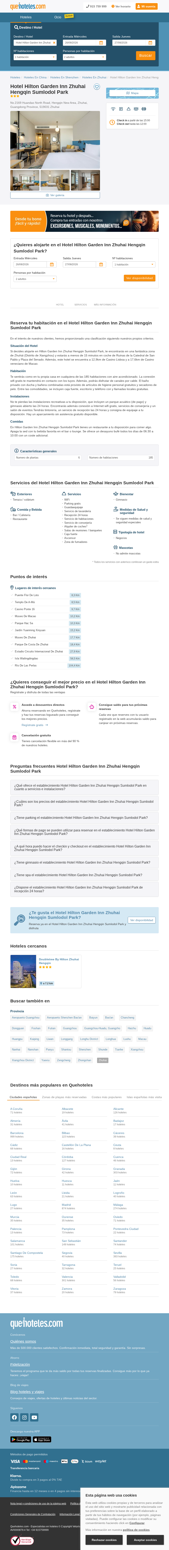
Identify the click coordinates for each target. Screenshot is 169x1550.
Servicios (80, 304)
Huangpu (17, 1039)
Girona (66, 1168)
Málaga (118, 1204)
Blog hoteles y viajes (27, 1392)
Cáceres (118, 1133)
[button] (147, 6)
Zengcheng (63, 1060)
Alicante (118, 1108)
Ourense (67, 1217)
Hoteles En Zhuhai (94, 77)
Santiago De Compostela (26, 1252)
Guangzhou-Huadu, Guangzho (102, 1028)
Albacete (67, 1108)
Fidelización (20, 1365)
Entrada (75, 36)
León (13, 1192)
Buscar (145, 55)
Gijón (13, 1168)
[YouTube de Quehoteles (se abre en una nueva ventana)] (34, 1417)
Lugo (13, 1204)
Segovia (67, 1252)
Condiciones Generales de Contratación (32, 1514)
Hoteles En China (35, 77)
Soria (13, 1264)
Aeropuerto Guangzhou (25, 1017)
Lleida (66, 1192)
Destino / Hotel (23, 36)
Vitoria (14, 1288)
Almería (15, 1120)
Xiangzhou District (23, 1060)
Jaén (116, 1180)
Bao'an (109, 1017)
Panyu (50, 1049)
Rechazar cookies (104, 1540)
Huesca (67, 1180)
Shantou (66, 1049)
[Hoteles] (27, 6)
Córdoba (67, 1157)
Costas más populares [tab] (107, 1097)
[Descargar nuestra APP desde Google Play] (20, 1439)
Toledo (14, 1276)
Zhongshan (84, 1060)
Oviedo (118, 1217)
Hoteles (15, 77)
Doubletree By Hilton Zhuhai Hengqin (59, 961)
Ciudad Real (18, 1157)
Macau (142, 1039)
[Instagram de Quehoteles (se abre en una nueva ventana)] (24, 1417)
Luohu (127, 1039)
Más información (105, 304)
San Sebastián (71, 1240)
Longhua (111, 1039)
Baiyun (93, 1017)
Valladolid (119, 1276)
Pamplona (68, 1229)
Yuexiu (45, 1060)
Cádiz (14, 1145)
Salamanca (17, 1240)
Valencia (67, 1276)
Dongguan (18, 1028)
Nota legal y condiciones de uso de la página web (38, 1503)
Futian (51, 1028)
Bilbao (66, 1133)
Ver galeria (57, 195)
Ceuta (117, 1145)
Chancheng (127, 1017)
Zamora (67, 1288)
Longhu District (89, 1039)
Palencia (15, 1229)
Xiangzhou (137, 1049)
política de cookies (136, 1529)
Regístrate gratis (32, 725)
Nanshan (33, 1049)
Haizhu (132, 1028)
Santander (120, 1240)
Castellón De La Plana (76, 1145)
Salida (121, 36)
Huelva (14, 1180)
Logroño (118, 1192)
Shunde (102, 1049)
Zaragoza (119, 1288)
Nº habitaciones (24, 51)
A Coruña (16, 1108)
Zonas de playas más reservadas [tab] (64, 1097)
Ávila (65, 1120)
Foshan (36, 1028)
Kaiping (34, 1039)
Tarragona (68, 1264)
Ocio (57, 17)
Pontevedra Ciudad (125, 1229)
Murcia (14, 1217)
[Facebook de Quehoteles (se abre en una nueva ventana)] (14, 1417)
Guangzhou (70, 1028)
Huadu (147, 1028)
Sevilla (117, 1252)
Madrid (66, 1204)
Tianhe (119, 1049)
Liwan (50, 1039)
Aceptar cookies (145, 1540)
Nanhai (16, 1049)
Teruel (117, 1264)
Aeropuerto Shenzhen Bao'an (64, 1017)
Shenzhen (85, 1049)
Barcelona (16, 1133)
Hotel (60, 304)
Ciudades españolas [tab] (23, 1097)
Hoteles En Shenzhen (64, 77)
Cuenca (118, 1157)
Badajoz (118, 1120)
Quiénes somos (23, 1341)
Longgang (67, 1039)
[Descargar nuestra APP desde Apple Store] (42, 1439)
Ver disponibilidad (139, 278)
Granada (119, 1168)
